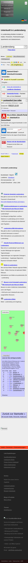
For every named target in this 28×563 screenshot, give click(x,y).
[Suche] (25, 46)
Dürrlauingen (11, 325)
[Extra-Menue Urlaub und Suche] (26, 3)
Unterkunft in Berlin (9, 459)
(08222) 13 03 (13, 105)
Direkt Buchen (8, 510)
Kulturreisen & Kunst (9, 467)
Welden (15, 386)
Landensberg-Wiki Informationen (13, 228)
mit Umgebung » (17, 64)
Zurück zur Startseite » (13, 415)
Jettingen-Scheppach (17, 340)
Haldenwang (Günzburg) (18, 331)
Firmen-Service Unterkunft (11, 462)
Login (10, 561)
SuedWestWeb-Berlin (10, 457)
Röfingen (15, 333)
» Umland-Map (5, 355)
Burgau (9, 332)
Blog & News (7, 499)
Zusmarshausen (17, 390)
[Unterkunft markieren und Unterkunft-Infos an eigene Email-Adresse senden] (14, 129)
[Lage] (21, 103)
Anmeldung (4, 561)
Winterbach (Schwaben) (22, 325)
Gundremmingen (12, 317)
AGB (21, 561)
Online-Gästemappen (10, 464)
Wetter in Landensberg (10, 265)
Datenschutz (16, 561)
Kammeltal (16, 381)
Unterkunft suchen (9, 488)
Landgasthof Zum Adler (12, 100)
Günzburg (11, 177)
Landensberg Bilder (10, 299)
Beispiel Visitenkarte (9, 491)
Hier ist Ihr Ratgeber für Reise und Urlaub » (13, 201)
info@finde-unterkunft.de (15, 550)
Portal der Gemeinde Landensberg (14, 194)
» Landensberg (17, 383)
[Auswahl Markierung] (27, 100)
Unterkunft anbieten (9, 486)
